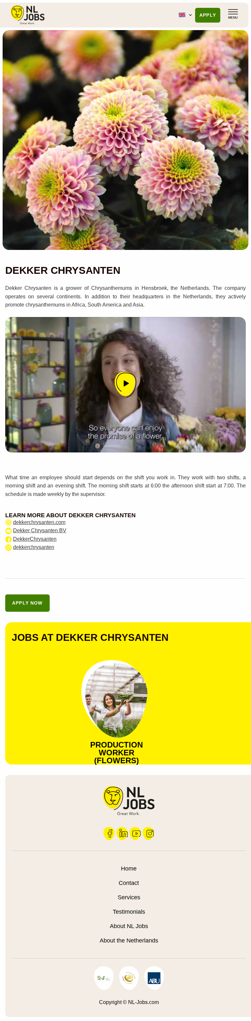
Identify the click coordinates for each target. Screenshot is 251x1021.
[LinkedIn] (122, 838)
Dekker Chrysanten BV (39, 530)
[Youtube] (135, 838)
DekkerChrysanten (35, 539)
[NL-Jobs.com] (27, 14)
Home (129, 868)
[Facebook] (109, 838)
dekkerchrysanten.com (39, 522)
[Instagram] (148, 838)
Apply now (27, 603)
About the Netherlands (129, 940)
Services (129, 897)
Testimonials (129, 911)
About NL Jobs (129, 926)
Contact (129, 883)
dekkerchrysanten (33, 547)
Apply (207, 15)
